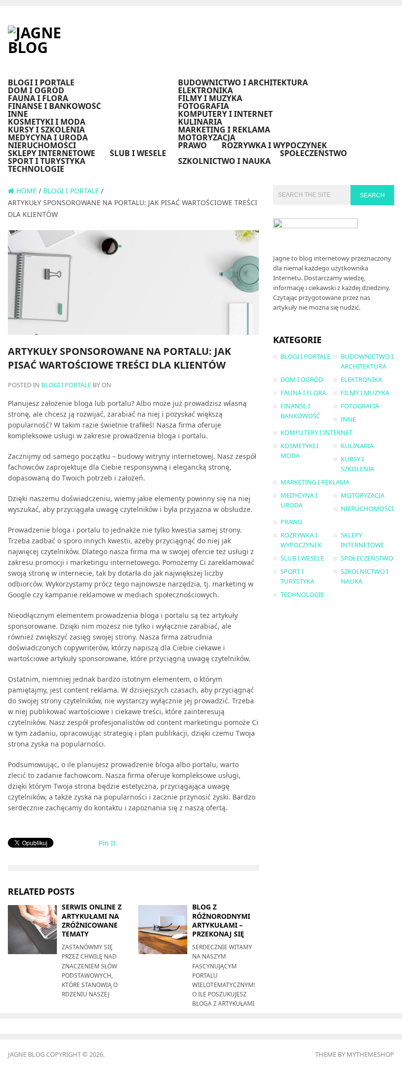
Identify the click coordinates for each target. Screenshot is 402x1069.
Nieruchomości (42, 145)
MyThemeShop (370, 1054)
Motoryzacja (206, 137)
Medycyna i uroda (48, 137)
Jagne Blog (26, 1054)
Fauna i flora (38, 98)
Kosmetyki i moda (46, 122)
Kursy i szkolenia (46, 130)
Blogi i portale (41, 82)
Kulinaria (200, 122)
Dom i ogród (36, 90)
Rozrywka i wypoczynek (274, 145)
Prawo (192, 145)
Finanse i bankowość (54, 106)
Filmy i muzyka (210, 98)
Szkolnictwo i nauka (224, 161)
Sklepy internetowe (51, 153)
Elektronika (205, 90)
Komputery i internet (225, 114)
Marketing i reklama (224, 130)
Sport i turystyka (46, 161)
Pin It (107, 843)
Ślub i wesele (138, 153)
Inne (18, 114)
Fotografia (203, 106)
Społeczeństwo (313, 153)
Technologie (36, 169)
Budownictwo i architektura (243, 82)
